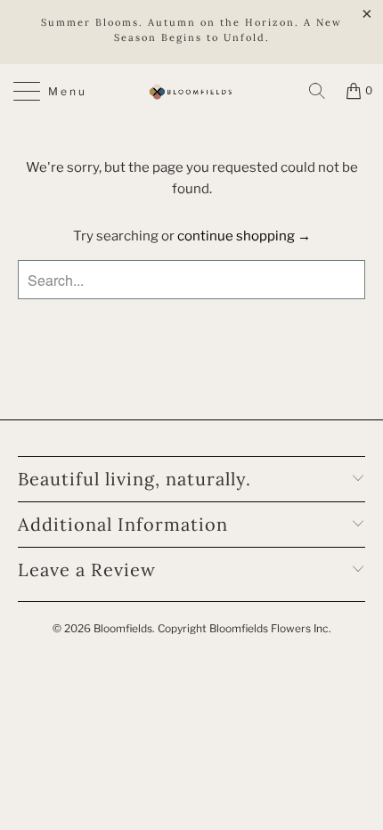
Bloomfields (123, 628)
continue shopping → (244, 236)
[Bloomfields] (192, 91)
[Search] (317, 91)
